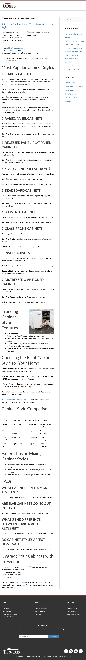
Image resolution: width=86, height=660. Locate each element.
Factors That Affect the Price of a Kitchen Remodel (73, 58)
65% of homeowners (15, 48)
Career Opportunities (9, 616)
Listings (69, 656)
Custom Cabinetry (40, 611)
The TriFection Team (8, 606)
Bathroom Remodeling (41, 608)
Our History (6, 608)
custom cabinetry (21, 582)
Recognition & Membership (10, 614)
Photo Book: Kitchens (73, 90)
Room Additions (39, 614)
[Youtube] (76, 651)
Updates (68, 101)
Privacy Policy (62, 656)
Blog (68, 606)
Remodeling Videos (72, 608)
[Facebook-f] (66, 651)
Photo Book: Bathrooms (74, 86)
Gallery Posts (70, 82)
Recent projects (71, 94)
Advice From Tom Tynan (73, 614)
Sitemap (55, 656)
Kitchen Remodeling (40, 606)
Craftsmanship (7, 611)
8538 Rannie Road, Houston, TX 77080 (36, 656)
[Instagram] (71, 651)
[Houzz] (81, 651)
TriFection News (71, 98)
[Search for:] (74, 20)
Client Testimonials (72, 611)
